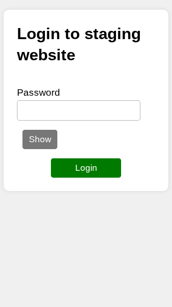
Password (38, 92)
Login (86, 168)
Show (40, 139)
